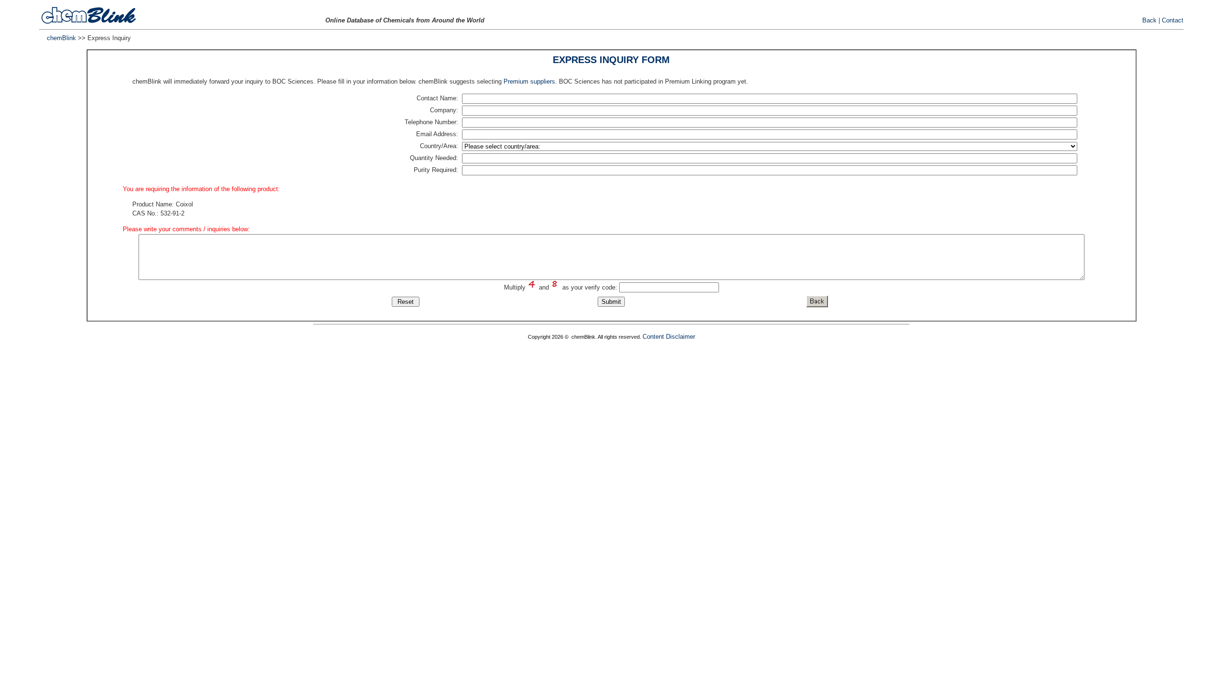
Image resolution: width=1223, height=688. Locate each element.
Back (1149, 20)
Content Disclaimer (669, 336)
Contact (1172, 20)
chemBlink (61, 38)
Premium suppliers (529, 81)
